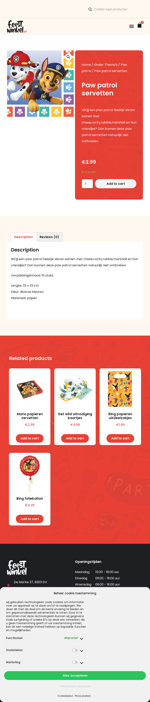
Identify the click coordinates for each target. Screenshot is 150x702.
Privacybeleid (83, 696)
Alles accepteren (75, 676)
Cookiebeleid (65, 696)
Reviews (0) (49, 237)
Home (86, 64)
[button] (131, 26)
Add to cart (115, 183)
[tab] (23, 237)
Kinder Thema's (106, 64)
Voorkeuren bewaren (75, 686)
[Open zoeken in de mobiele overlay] (115, 9)
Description (23, 237)
